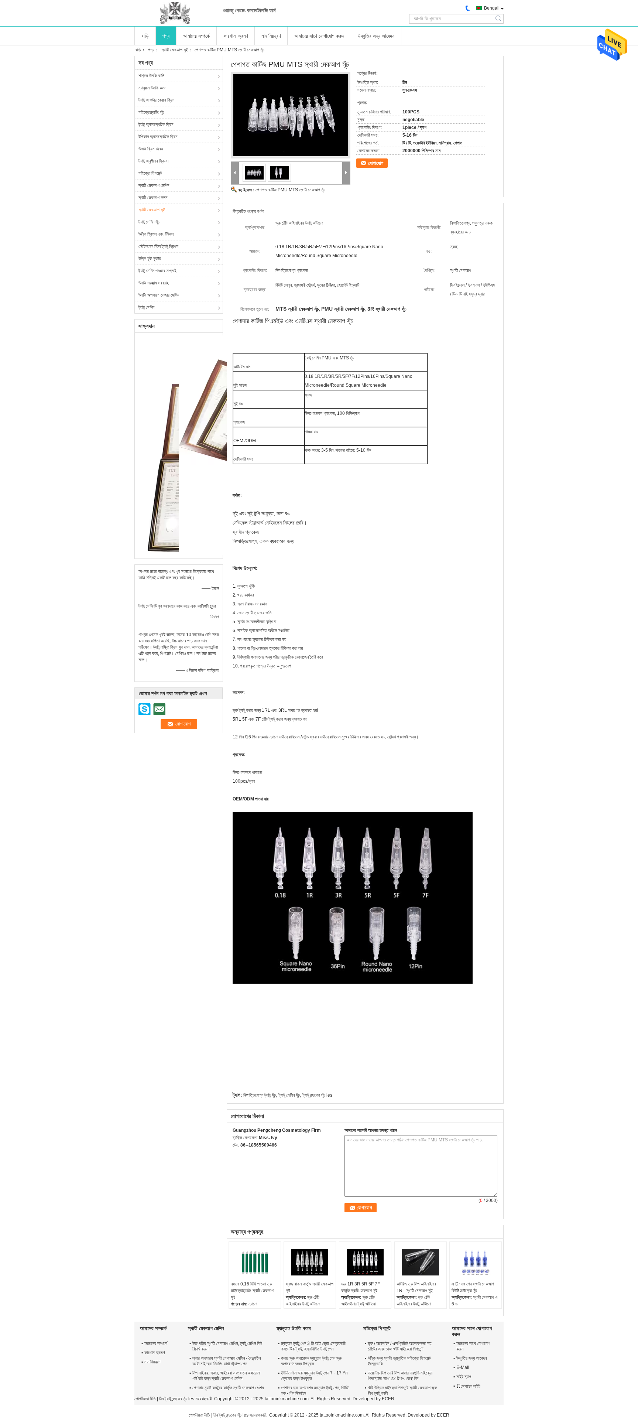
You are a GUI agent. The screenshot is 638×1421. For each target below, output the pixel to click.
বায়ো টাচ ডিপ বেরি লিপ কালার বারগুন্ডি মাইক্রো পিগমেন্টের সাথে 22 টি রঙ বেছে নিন (400, 1375)
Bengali (492, 8)
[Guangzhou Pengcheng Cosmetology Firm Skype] (237, 1155)
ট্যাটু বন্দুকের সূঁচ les (317, 1095)
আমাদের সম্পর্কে (196, 36)
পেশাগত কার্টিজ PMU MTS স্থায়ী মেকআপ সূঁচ (290, 189)
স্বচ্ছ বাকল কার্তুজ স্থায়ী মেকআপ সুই (309, 1287)
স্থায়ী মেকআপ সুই (174, 49)
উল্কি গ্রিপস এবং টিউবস (156, 234)
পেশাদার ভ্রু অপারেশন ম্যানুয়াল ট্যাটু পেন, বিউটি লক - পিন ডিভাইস (315, 1390)
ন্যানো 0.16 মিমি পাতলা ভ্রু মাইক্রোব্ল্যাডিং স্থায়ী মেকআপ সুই (252, 1290)
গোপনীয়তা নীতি (145, 1398)
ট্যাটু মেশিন (146, 307)
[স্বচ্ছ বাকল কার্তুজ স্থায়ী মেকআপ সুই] (310, 1262)
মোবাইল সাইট (470, 1386)
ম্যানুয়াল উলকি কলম (152, 87)
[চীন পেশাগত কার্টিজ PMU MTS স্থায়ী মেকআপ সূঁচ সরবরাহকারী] (290, 115)
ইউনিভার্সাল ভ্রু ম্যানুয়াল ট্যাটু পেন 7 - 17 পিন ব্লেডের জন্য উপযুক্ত (314, 1375)
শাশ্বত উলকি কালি (151, 75)
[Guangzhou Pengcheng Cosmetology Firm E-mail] (247, 1155)
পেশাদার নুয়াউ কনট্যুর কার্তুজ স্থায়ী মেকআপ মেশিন (228, 1387)
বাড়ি (145, 36)
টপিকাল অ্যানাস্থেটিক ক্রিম (158, 136)
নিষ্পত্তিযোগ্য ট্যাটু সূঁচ (259, 1095)
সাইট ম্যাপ (463, 1376)
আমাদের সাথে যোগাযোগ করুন (319, 36)
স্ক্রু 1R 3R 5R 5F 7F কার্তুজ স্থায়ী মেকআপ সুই (360, 1287)
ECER (388, 1398)
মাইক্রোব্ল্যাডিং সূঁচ (151, 112)
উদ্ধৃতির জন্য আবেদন (376, 36)
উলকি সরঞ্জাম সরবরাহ (153, 283)
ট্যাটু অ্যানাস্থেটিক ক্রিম (156, 124)
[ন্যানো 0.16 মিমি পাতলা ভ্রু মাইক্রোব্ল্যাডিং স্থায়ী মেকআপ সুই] (255, 1262)
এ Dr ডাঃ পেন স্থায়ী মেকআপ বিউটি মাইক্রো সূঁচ (473, 1287)
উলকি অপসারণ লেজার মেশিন (158, 295)
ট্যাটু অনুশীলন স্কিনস (153, 161)
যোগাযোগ (375, 163)
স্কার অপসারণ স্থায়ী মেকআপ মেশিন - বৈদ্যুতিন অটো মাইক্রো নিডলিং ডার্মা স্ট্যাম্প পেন (226, 1361)
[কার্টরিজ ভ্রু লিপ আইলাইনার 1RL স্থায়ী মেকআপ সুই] (420, 1262)
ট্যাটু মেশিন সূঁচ (149, 222)
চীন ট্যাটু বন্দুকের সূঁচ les (176, 1398)
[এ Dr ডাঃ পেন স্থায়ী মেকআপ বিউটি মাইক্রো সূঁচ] (475, 1262)
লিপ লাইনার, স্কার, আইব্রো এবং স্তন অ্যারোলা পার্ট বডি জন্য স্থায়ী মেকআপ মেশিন (226, 1375)
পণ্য (165, 36)
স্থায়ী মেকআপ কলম (153, 197)
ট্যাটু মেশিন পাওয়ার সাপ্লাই (157, 270)
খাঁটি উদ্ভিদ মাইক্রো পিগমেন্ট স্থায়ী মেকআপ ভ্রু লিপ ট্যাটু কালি (402, 1390)
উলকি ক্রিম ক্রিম (150, 148)
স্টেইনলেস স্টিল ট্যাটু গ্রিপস (158, 246)
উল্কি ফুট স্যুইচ (149, 258)
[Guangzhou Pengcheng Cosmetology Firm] (175, 13)
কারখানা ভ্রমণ (235, 36)
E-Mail (462, 1367)
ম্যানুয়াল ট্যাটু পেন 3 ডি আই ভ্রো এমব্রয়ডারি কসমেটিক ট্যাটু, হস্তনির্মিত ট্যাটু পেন (313, 1346)
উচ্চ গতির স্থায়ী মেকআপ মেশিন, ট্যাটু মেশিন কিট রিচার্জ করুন (227, 1346)
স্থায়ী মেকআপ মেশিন (153, 185)
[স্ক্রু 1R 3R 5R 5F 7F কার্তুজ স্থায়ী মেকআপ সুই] (365, 1262)
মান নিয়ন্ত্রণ (271, 36)
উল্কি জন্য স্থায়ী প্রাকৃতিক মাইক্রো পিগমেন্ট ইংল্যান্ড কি (399, 1361)
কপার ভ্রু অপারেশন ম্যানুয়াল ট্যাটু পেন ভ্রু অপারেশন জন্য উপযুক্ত (311, 1361)
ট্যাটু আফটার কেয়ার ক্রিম (156, 100)
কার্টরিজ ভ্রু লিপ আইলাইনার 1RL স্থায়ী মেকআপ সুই (416, 1287)
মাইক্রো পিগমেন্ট (150, 173)
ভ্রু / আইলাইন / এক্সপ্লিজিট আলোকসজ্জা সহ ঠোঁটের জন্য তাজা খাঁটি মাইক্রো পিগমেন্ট (400, 1346)
